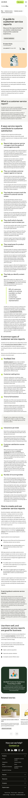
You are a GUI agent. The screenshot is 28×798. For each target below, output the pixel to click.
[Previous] (11, 734)
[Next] (17, 734)
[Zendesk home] (4, 2)
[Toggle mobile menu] (25, 2)
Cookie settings (6, 794)
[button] (13, 756)
